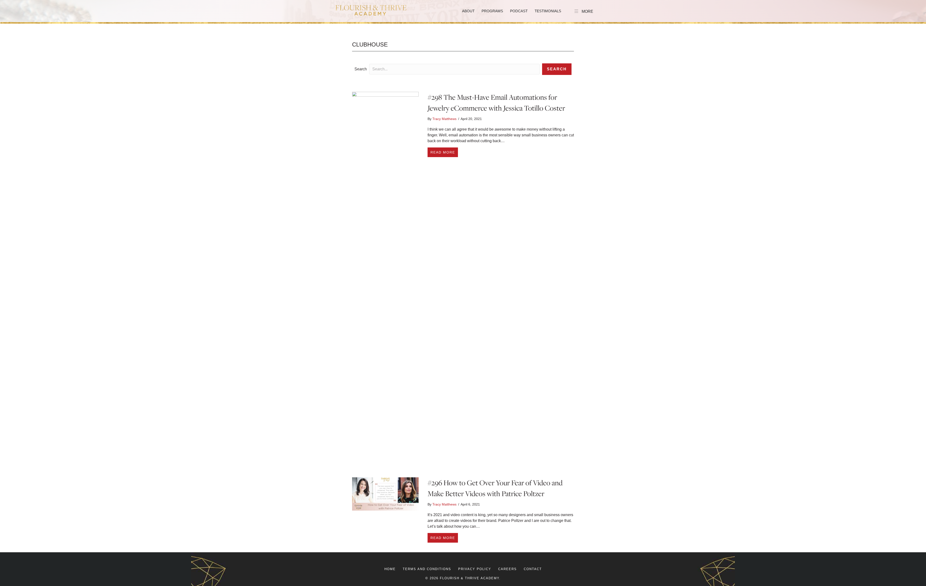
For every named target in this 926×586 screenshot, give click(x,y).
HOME (390, 569)
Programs (492, 11)
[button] (557, 69)
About (468, 11)
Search (360, 69)
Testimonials (548, 11)
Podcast (519, 11)
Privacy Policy (474, 569)
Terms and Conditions (427, 569)
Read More (444, 152)
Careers (507, 569)
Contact (533, 569)
